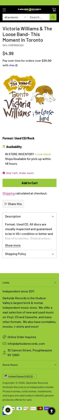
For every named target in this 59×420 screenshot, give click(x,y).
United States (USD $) (20, 376)
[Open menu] (4, 9)
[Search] (53, 17)
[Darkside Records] (29, 9)
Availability (14, 147)
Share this (15, 204)
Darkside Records (37, 382)
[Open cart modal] (54, 9)
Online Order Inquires (22, 337)
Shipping (9, 193)
